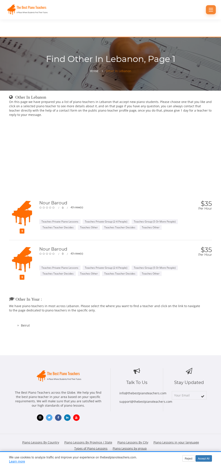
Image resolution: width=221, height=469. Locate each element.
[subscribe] (202, 396)
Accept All (204, 458)
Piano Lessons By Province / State (88, 442)
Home (94, 71)
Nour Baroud (53, 202)
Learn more (17, 461)
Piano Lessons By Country (40, 442)
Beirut (25, 325)
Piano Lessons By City (132, 442)
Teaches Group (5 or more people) (155, 221)
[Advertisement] (110, 159)
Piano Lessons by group (130, 448)
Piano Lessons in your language (176, 442)
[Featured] (22, 231)
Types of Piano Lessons (90, 448)
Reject (188, 458)
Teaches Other (89, 227)
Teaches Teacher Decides (58, 227)
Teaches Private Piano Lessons (59, 221)
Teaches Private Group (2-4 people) (106, 221)
